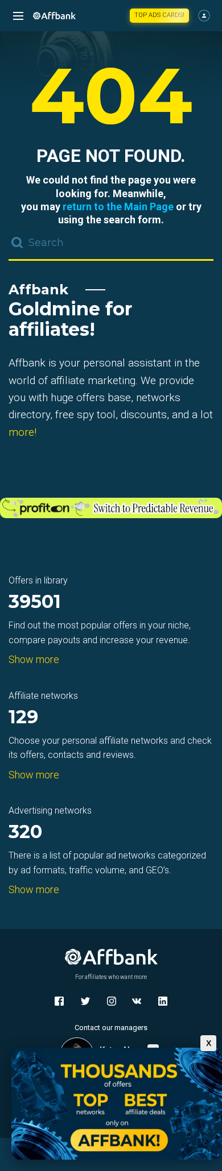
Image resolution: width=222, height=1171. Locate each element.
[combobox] (111, 244)
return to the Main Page (118, 206)
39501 (35, 602)
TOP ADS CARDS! (159, 15)
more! (22, 432)
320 (25, 833)
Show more (34, 659)
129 (23, 718)
